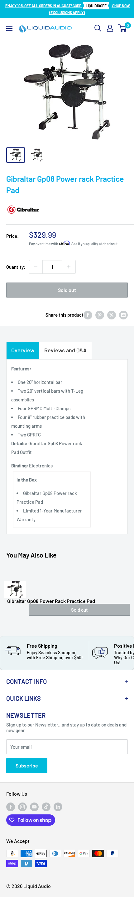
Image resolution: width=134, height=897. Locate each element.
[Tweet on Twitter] (111, 314)
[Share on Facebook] (88, 314)
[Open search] (97, 28)
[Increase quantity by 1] (68, 266)
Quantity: (15, 267)
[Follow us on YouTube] (34, 807)
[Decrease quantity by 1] (35, 266)
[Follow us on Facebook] (10, 807)
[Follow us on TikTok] (46, 807)
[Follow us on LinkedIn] (58, 807)
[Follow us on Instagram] (22, 807)
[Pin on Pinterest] (99, 314)
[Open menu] (9, 28)
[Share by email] (123, 314)
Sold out (67, 290)
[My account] (110, 28)
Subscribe (27, 765)
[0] (123, 28)
